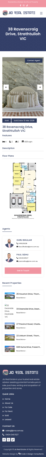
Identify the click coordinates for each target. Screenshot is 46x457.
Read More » (21, 298)
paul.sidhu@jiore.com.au (28, 261)
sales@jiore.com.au (14, 430)
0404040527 (23, 258)
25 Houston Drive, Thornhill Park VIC (28, 294)
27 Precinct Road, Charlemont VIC (28, 324)
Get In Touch (23, 270)
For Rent (9, 411)
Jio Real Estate (20, 449)
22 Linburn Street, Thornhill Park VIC (28, 335)
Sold (7, 415)
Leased (8, 419)
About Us (9, 403)
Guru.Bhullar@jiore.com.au (29, 247)
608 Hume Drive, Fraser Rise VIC (28, 347)
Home (7, 399)
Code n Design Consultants (32, 454)
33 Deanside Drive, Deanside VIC (28, 309)
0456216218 (23, 243)
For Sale (8, 407)
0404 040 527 (12, 434)
